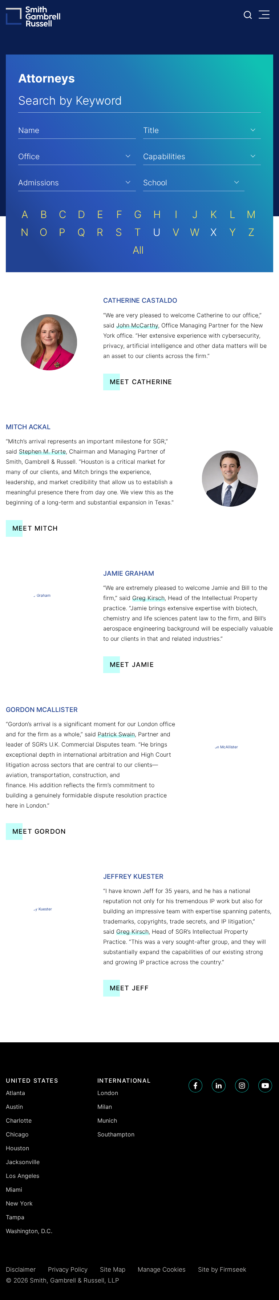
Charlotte (19, 1120)
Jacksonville (23, 1162)
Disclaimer (21, 1269)
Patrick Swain (116, 734)
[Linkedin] (219, 1085)
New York (19, 1203)
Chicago (17, 1134)
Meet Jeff (129, 988)
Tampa (15, 1217)
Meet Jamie (132, 664)
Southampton (115, 1134)
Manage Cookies (162, 1269)
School (155, 182)
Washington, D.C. (29, 1231)
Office (29, 156)
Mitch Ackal (28, 427)
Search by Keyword (70, 101)
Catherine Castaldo (140, 300)
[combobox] (202, 129)
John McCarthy (137, 325)
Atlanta (15, 1092)
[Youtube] (265, 1085)
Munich (107, 1120)
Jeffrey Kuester (133, 876)
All (138, 250)
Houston (17, 1148)
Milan (104, 1106)
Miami (14, 1189)
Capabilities (164, 156)
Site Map (112, 1269)
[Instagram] (242, 1085)
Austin (14, 1106)
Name (28, 130)
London (107, 1092)
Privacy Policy (68, 1269)
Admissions (38, 182)
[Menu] (266, 15)
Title (151, 130)
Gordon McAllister (42, 709)
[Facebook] (195, 1085)
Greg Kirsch (148, 597)
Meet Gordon (39, 831)
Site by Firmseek (222, 1269)
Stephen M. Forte (42, 451)
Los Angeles (22, 1175)
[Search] (248, 15)
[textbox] (202, 129)
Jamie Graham (128, 573)
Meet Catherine (141, 382)
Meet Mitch (35, 528)
